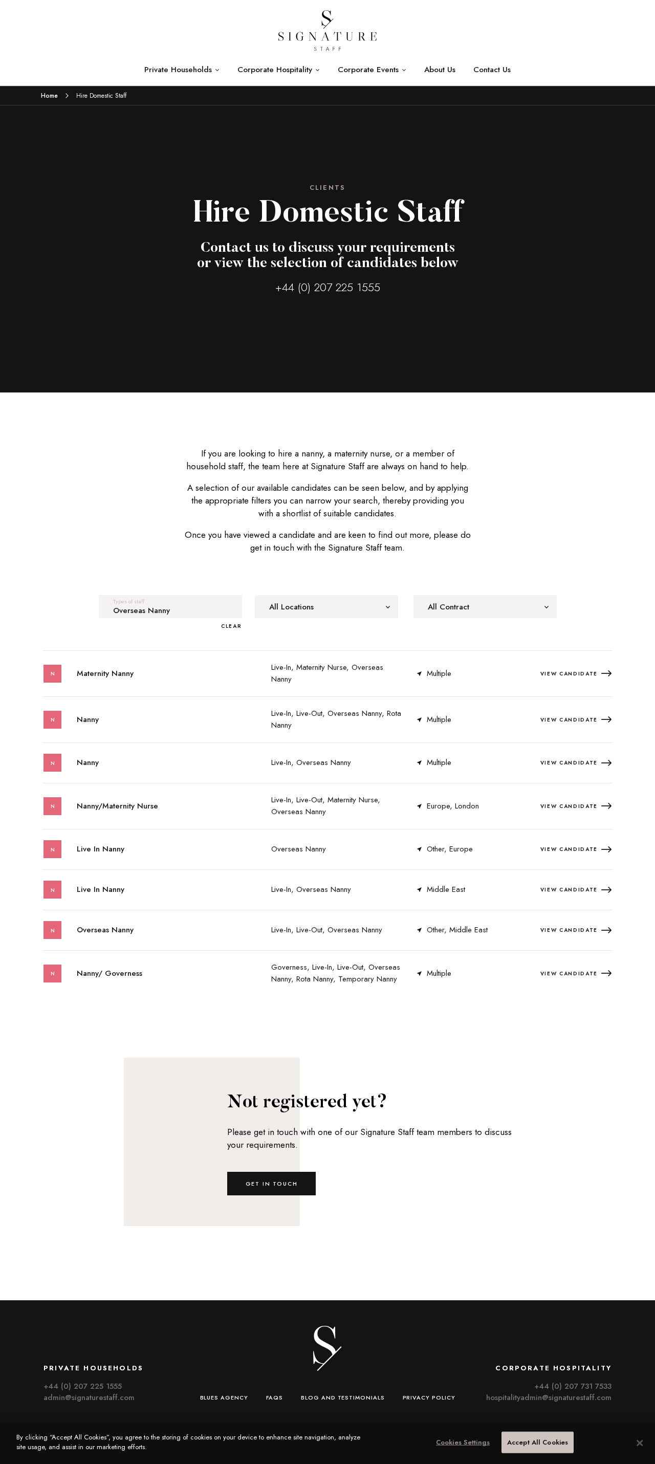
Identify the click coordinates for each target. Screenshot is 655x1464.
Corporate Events (368, 69)
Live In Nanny (100, 849)
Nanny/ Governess (109, 973)
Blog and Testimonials (342, 1397)
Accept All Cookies (537, 1442)
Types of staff (128, 601)
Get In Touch (272, 1183)
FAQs (274, 1397)
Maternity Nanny (105, 673)
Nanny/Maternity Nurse (117, 806)
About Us (439, 69)
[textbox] (326, 607)
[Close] (640, 1443)
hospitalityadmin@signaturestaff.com (549, 1397)
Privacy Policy (429, 1397)
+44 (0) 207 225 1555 (327, 287)
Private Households (178, 69)
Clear (231, 626)
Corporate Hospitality (274, 69)
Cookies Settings (463, 1442)
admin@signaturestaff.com (89, 1397)
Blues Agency (224, 1397)
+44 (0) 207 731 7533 (573, 1386)
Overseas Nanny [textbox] (141, 611)
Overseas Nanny (105, 929)
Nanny (88, 719)
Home (49, 95)
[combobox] (170, 606)
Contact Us (492, 69)
